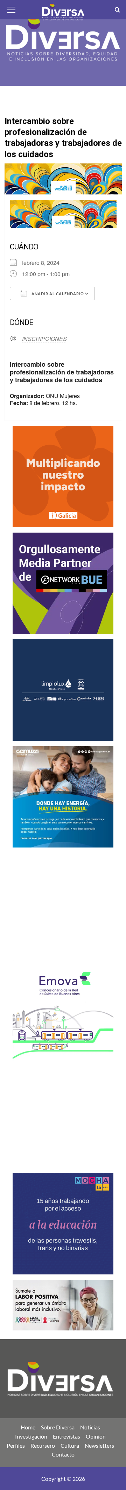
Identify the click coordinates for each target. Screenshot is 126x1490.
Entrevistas (66, 1436)
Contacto (63, 1454)
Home (28, 1427)
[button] (12, 9)
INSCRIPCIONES (44, 339)
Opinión (96, 1436)
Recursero (42, 1445)
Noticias (90, 1427)
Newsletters (99, 1445)
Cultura (70, 1445)
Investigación (31, 1436)
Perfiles (16, 1445)
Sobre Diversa (58, 1427)
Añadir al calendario (57, 293)
